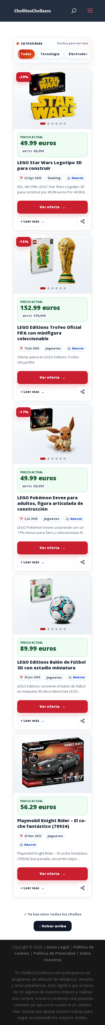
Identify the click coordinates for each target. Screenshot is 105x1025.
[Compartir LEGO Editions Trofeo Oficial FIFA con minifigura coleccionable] (82, 392)
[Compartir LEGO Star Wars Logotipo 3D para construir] (82, 221)
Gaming (54, 178)
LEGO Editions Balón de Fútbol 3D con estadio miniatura (51, 665)
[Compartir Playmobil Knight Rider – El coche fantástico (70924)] (82, 888)
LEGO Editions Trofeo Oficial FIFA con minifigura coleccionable (49, 333)
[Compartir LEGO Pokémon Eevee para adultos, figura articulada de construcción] (82, 562)
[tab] (43, 124)
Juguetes (53, 348)
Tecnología (50, 54)
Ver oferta (50, 206)
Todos (26, 54)
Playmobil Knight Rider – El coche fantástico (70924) (51, 823)
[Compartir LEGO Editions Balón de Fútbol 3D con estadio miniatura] (82, 721)
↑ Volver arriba (52, 926)
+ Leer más (29, 221)
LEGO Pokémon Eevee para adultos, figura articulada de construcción (50, 503)
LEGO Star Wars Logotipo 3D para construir (49, 165)
